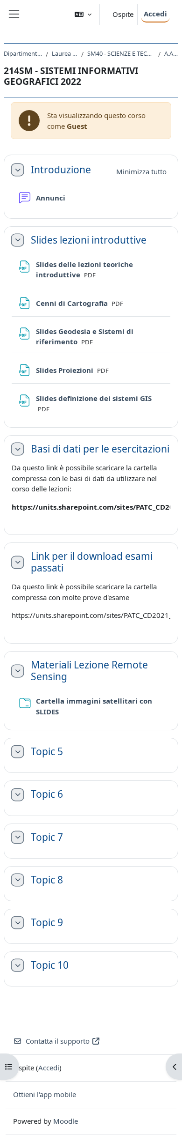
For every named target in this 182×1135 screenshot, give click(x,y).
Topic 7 (47, 837)
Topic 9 (47, 922)
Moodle (65, 1121)
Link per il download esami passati (92, 562)
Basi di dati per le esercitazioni (100, 449)
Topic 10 (50, 965)
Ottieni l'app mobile (44, 1094)
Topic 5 (47, 751)
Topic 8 (47, 880)
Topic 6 (47, 794)
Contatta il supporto (58, 1041)
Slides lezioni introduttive (89, 240)
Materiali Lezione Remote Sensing (89, 670)
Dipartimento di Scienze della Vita (23, 53)
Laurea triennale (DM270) (64, 53)
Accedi (155, 13)
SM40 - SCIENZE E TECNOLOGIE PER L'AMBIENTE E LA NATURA (120, 53)
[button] (83, 14)
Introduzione (61, 170)
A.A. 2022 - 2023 (171, 53)
